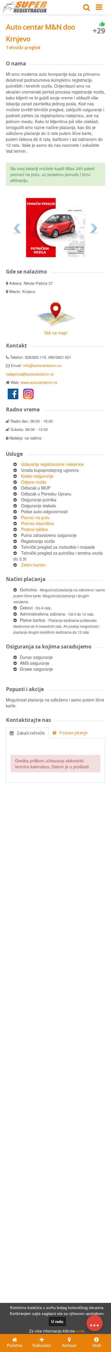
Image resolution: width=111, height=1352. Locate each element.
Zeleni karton (33, 565)
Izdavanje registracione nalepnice (52, 464)
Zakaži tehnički (31, 733)
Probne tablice (34, 529)
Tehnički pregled (23, 47)
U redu (57, 1321)
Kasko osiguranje (37, 476)
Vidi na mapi (55, 333)
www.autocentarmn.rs (39, 382)
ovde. (81, 1331)
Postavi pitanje (73, 732)
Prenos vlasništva (37, 523)
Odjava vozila (33, 482)
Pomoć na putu (35, 517)
